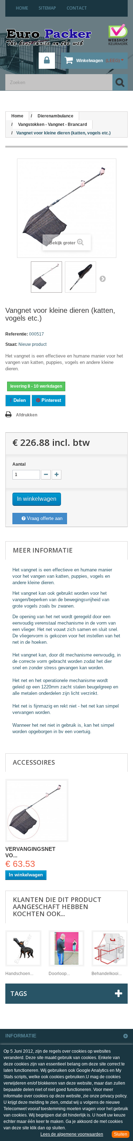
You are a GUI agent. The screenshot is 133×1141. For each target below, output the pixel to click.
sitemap (47, 8)
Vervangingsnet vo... (30, 852)
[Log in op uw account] (47, 60)
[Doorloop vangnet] (67, 948)
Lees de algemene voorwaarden (71, 1134)
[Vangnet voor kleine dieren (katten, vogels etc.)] (46, 277)
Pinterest (50, 400)
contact (77, 8)
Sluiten (120, 1134)
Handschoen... (19, 973)
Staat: (11, 344)
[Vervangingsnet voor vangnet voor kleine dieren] (36, 810)
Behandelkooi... (107, 973)
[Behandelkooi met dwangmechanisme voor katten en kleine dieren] (110, 948)
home (22, 8)
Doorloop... (59, 973)
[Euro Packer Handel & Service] (48, 37)
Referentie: (16, 334)
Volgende (102, 278)
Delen (19, 400)
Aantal (19, 464)
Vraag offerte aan (44, 518)
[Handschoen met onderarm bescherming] (23, 948)
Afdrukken (26, 414)
